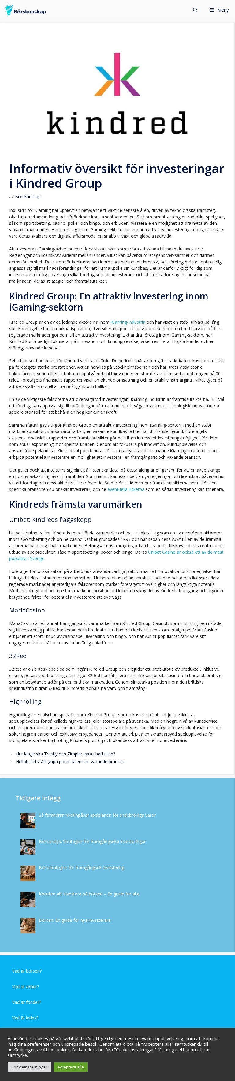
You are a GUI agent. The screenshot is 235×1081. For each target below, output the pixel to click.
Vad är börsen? (27, 971)
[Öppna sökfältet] (195, 10)
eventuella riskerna (125, 489)
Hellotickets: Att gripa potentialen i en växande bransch (70, 761)
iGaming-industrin (127, 322)
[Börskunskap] (25, 10)
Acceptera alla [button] (71, 1067)
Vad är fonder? (26, 1002)
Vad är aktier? (25, 986)
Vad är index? (25, 1018)
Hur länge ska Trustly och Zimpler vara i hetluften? (65, 754)
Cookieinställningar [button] (29, 1067)
